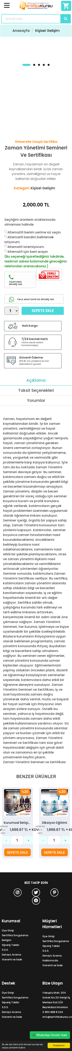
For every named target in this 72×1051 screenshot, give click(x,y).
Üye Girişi (8, 930)
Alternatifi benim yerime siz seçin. (34, 232)
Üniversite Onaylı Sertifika (36, 141)
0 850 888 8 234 (52, 1012)
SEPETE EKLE (17, 852)
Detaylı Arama (11, 955)
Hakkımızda (50, 960)
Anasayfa (21, 30)
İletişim (6, 940)
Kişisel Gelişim (47, 30)
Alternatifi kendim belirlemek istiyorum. (29, 239)
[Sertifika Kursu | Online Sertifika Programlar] (36, 7)
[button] (26, 65)
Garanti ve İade (12, 959)
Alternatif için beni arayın (27, 251)
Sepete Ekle (43, 310)
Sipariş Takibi (10, 945)
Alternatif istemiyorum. (26, 247)
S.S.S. (5, 950)
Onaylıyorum (58, 1045)
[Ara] (65, 18)
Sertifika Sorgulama (15, 935)
